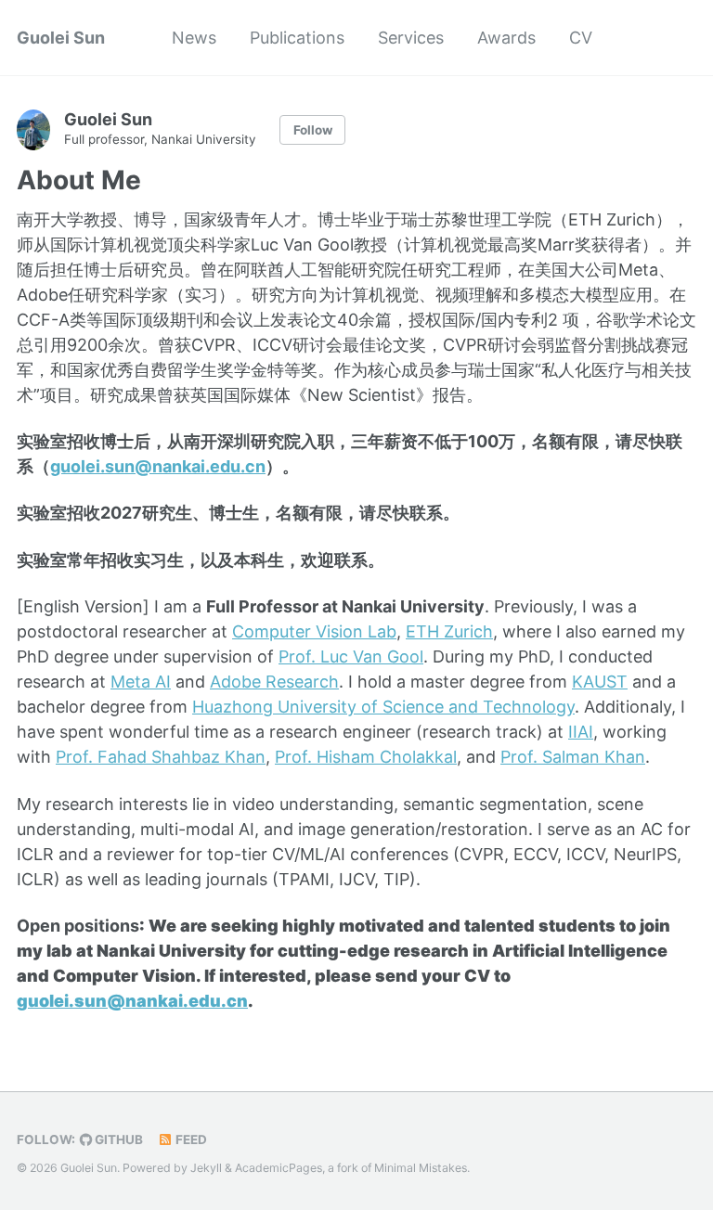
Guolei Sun (61, 37)
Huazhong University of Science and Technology (383, 706)
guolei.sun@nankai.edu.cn (158, 466)
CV (580, 37)
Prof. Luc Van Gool (351, 656)
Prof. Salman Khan (572, 756)
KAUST (600, 681)
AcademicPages (278, 1168)
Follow (312, 129)
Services (411, 37)
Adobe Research (274, 681)
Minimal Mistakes (420, 1168)
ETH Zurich (449, 631)
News (194, 37)
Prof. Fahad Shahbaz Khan (161, 756)
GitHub (117, 1139)
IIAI (580, 731)
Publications (297, 37)
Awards (506, 37)
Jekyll (206, 1168)
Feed (190, 1139)
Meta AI (140, 681)
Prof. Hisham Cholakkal (366, 756)
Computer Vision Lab (314, 631)
